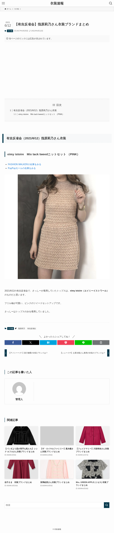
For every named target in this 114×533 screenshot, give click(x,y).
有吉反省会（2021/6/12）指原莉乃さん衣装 (35, 110)
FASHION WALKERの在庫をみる (24, 164)
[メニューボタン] (3, 3)
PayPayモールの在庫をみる (22, 168)
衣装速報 (57, 3)
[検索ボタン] (110, 3)
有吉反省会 (31, 328)
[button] (13, 342)
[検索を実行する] (106, 505)
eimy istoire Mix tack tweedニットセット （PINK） (41, 114)
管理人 (19, 399)
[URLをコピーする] (100, 342)
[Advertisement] (57, 70)
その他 (10, 31)
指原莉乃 (21, 328)
